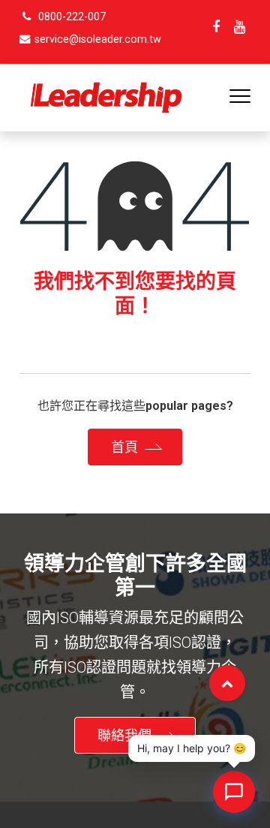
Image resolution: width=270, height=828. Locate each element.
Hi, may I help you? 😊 (191, 748)
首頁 (124, 447)
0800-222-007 (72, 17)
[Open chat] (234, 792)
